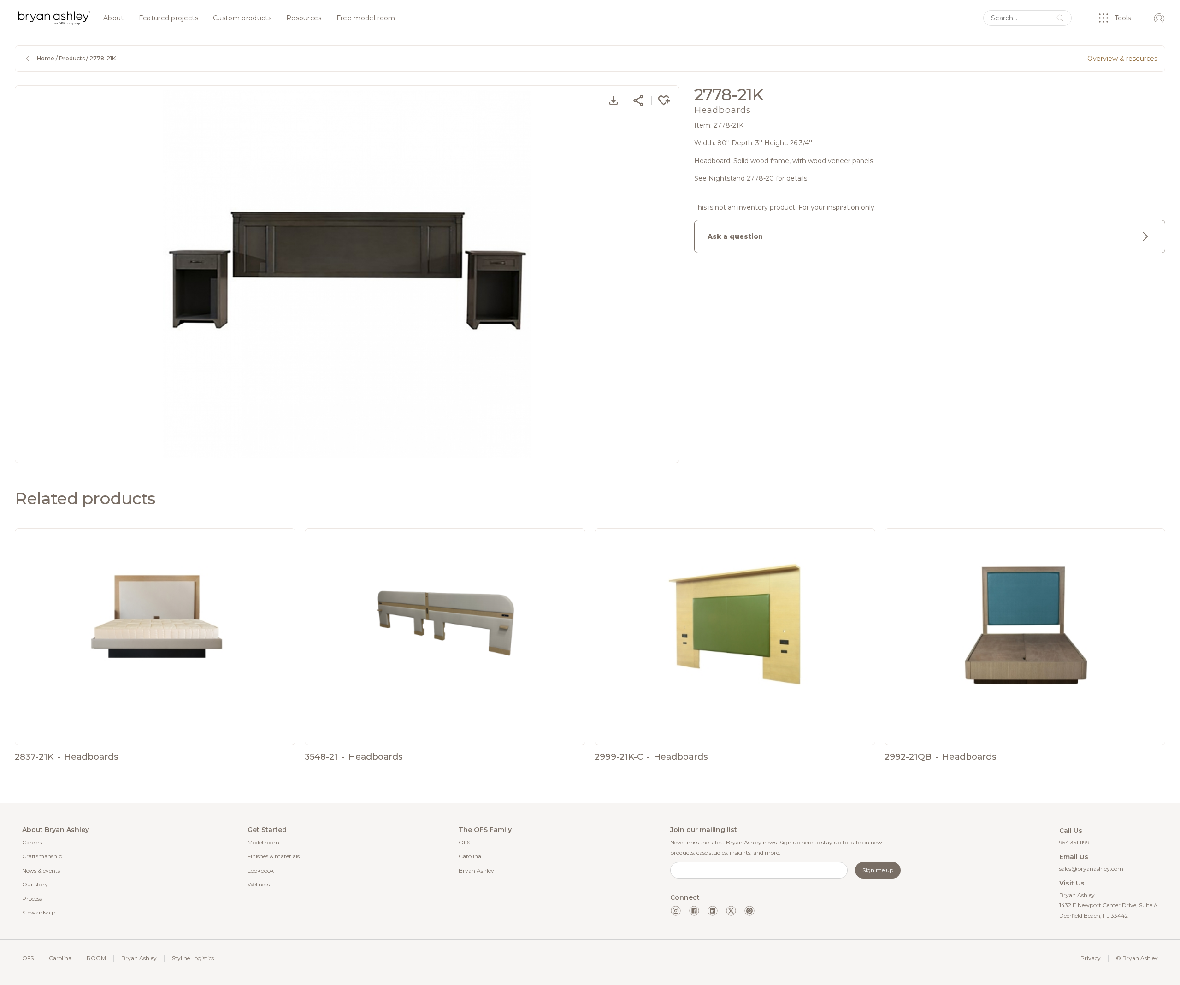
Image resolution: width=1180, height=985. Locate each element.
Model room (263, 842)
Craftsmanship (42, 856)
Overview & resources (1122, 58)
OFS (464, 842)
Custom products (242, 18)
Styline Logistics (193, 958)
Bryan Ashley (476, 870)
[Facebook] (694, 910)
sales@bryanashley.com (1091, 868)
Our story (35, 884)
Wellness (259, 884)
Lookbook (261, 870)
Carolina (470, 856)
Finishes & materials (274, 856)
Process (32, 898)
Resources (304, 18)
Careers (32, 842)
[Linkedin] (712, 910)
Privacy (1090, 958)
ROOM (96, 958)
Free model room (365, 18)
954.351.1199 (1074, 842)
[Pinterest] (749, 910)
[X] (731, 910)
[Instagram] (675, 910)
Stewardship (38, 912)
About (113, 18)
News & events (41, 870)
